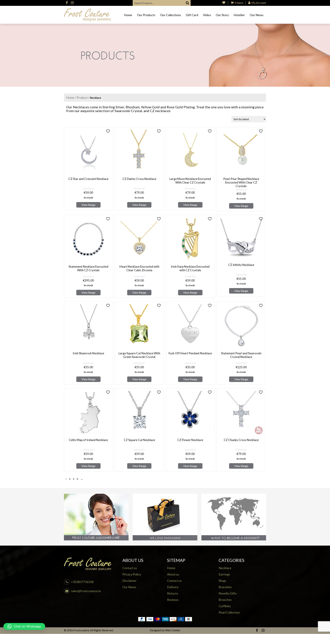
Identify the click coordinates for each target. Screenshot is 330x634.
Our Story (222, 15)
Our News (256, 15)
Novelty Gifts (228, 593)
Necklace (225, 568)
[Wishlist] (224, 2)
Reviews (173, 600)
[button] (24, 626)
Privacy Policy (131, 574)
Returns (172, 593)
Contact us (129, 568)
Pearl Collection (229, 612)
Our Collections (170, 15)
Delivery (173, 587)
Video (207, 15)
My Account (258, 2)
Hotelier (239, 15)
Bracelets (225, 587)
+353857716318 (82, 582)
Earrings (224, 574)
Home (128, 15)
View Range (88, 204)
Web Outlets (172, 630)
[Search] (187, 3)
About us (173, 574)
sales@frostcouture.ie (86, 591)
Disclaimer (129, 580)
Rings (222, 580)
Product (82, 97)
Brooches (225, 600)
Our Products (146, 15)
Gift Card (192, 15)
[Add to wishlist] (108, 131)
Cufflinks (225, 606)
